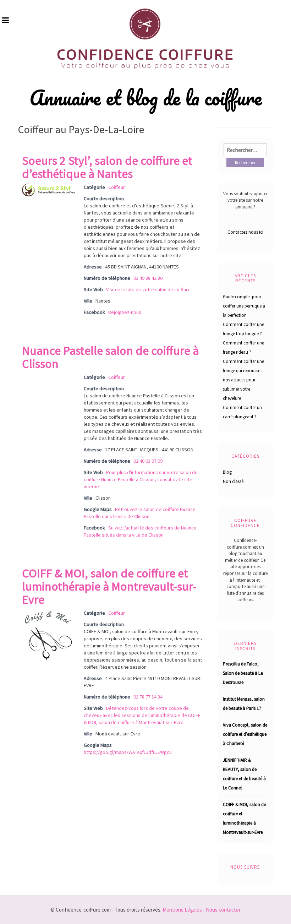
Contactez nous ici (245, 232)
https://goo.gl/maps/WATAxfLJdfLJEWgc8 (128, 752)
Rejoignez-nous (124, 312)
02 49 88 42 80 (148, 278)
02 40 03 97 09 (148, 461)
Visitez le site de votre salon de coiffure (148, 289)
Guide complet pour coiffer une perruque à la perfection (244, 306)
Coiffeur (116, 187)
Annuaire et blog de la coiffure (145, 97)
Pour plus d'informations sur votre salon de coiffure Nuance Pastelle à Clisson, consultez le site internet (141, 479)
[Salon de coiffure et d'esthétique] (48, 189)
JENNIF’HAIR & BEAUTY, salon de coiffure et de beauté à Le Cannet (244, 774)
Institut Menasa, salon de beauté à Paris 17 (244, 703)
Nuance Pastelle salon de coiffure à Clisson (110, 357)
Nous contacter (223, 909)
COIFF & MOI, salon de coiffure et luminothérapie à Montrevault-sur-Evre (109, 586)
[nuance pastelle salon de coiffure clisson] (48, 377)
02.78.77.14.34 (148, 697)
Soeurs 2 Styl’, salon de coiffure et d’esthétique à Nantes (107, 167)
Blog (227, 472)
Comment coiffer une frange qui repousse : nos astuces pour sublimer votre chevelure (243, 379)
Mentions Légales (182, 909)
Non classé (233, 481)
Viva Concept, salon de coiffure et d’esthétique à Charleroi (245, 734)
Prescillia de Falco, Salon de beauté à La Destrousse (243, 673)
